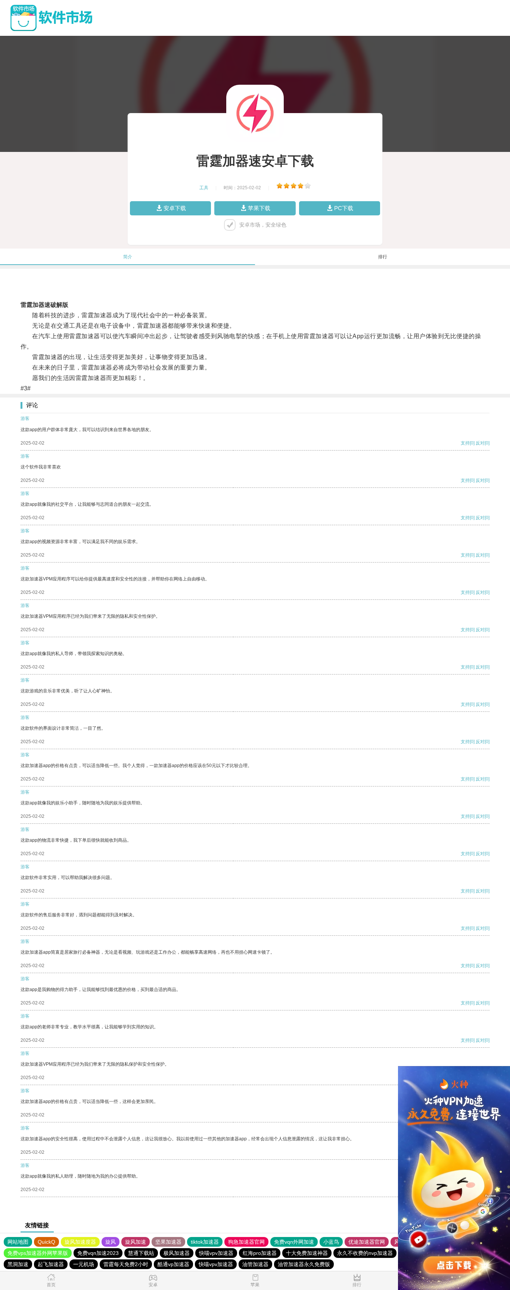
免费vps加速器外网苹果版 (37, 1253)
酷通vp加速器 (173, 1264)
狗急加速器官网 (246, 1242)
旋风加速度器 (80, 1242)
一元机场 (83, 1264)
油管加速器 (255, 1264)
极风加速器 (177, 1253)
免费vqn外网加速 (294, 1242)
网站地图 (17, 1242)
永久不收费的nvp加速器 (365, 1253)
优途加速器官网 (366, 1242)
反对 (480, 443)
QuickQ (46, 1242)
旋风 (110, 1242)
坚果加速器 (168, 1242)
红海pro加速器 (260, 1253)
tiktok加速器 (205, 1242)
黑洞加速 (17, 1264)
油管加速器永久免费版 (304, 1264)
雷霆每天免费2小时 (125, 1264)
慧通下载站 (141, 1253)
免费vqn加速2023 (98, 1253)
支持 (465, 443)
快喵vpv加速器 (216, 1253)
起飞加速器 (51, 1264)
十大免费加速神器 (307, 1253)
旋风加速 (135, 1242)
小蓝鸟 (331, 1242)
